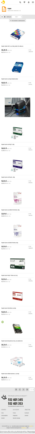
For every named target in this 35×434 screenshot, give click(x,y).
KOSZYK (24, 2)
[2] (4, 17)
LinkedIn (26, 416)
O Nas (2, 413)
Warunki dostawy (16, 418)
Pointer (31, 426)
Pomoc (14, 413)
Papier (9, 8)
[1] (2, 17)
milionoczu (24, 428)
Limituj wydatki (4, 416)
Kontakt (3, 418)
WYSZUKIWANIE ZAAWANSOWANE (18, 21)
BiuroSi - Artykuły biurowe (3, 2)
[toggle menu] (33, 2)
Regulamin (15, 416)
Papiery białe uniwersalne (13, 11)
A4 (20, 11)
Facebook (27, 413)
